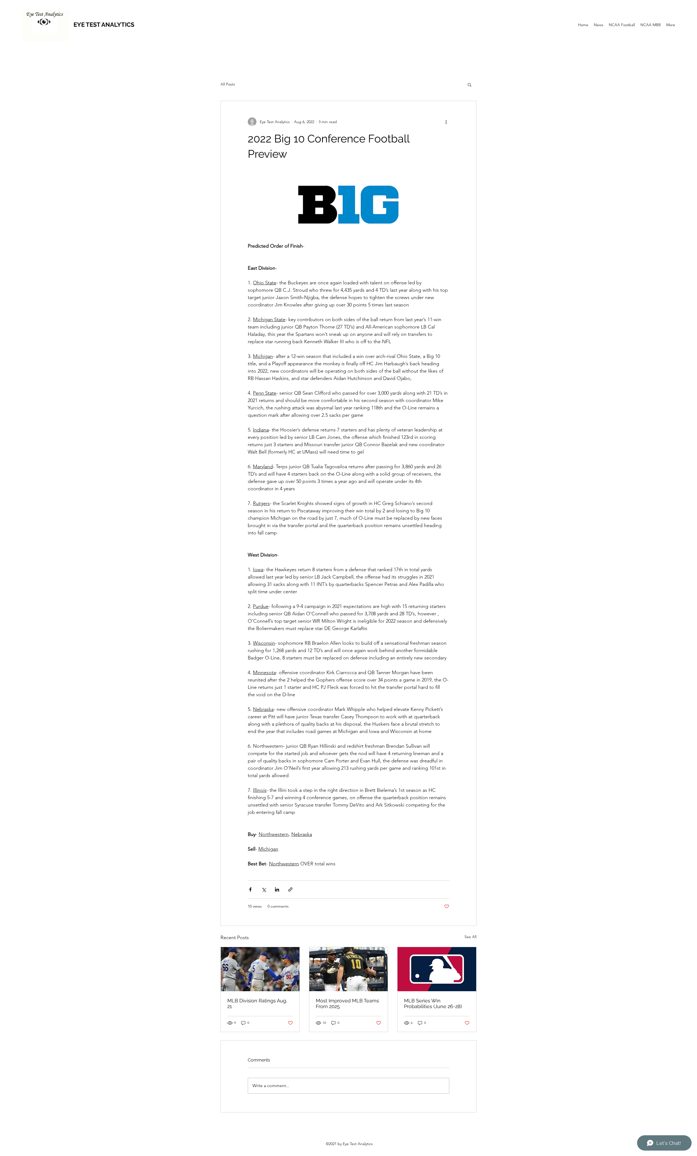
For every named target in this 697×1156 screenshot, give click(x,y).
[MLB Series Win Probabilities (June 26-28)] (437, 969)
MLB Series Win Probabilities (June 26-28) (433, 1003)
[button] (469, 84)
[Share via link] (290, 889)
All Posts (228, 84)
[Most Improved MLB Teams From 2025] (348, 969)
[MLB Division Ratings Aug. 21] (260, 969)
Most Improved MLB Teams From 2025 (347, 1003)
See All (470, 936)
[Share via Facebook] (250, 889)
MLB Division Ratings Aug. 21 (257, 1003)
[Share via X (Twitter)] (263, 889)
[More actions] (446, 121)
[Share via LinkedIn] (277, 889)
